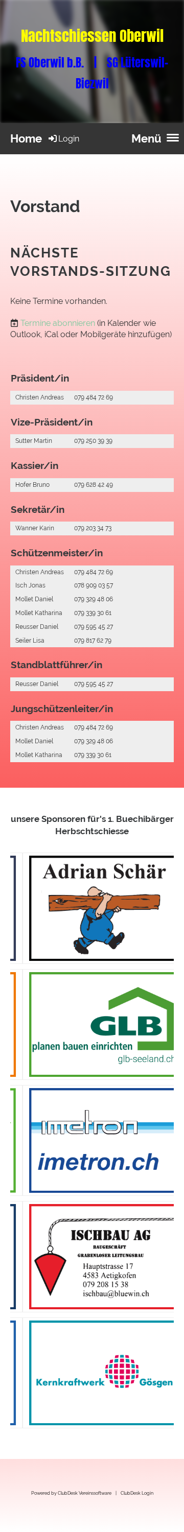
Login (68, 139)
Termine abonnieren (57, 323)
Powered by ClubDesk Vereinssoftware (71, 1493)
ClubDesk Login (137, 1493)
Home (26, 138)
